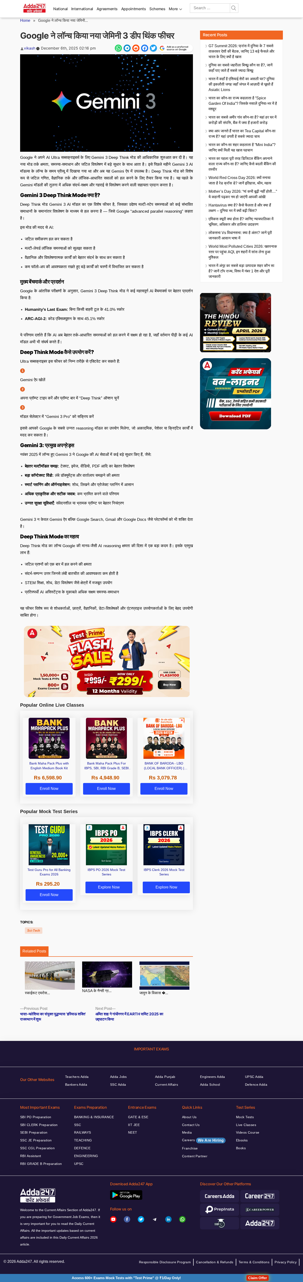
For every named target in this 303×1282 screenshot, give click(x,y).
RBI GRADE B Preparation (41, 1164)
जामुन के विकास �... (153, 993)
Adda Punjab (165, 1077)
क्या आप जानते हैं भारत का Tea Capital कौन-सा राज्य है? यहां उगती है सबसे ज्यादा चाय (242, 133)
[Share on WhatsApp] (118, 48)
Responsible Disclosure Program (165, 1262)
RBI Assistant (30, 1156)
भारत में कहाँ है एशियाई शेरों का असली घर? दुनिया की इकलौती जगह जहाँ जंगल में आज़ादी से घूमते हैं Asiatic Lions (242, 84)
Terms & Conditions (254, 1262)
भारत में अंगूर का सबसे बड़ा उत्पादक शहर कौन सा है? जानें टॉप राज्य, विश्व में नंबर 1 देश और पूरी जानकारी (241, 271)
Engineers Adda (212, 1077)
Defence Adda (256, 1084)
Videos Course (247, 1132)
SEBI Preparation (34, 1132)
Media (187, 1132)
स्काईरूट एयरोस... (37, 993)
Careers (203, 1140)
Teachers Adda (77, 1077)
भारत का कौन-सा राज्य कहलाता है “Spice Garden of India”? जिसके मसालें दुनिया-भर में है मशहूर (243, 103)
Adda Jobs (118, 1077)
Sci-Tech (33, 930)
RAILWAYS (82, 1132)
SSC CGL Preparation (37, 1148)
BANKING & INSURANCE (94, 1117)
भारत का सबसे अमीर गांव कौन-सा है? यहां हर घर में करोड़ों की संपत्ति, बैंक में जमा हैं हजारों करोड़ (242, 120)
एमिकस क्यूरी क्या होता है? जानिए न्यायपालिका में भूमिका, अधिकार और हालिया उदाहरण (241, 221)
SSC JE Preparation (36, 1140)
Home (25, 20)
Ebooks (242, 1140)
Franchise (190, 1148)
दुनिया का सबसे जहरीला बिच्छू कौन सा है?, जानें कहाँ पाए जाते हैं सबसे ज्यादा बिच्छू (240, 68)
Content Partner (194, 1156)
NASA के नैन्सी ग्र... (96, 991)
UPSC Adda (254, 1077)
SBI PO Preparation (35, 1117)
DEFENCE (82, 1148)
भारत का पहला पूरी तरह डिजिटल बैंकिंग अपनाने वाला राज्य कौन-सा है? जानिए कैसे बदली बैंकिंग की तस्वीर (242, 163)
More (173, 8)
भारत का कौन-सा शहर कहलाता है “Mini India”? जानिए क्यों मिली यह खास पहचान (242, 147)
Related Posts (34, 951)
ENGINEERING (86, 1156)
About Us (189, 1117)
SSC (77, 1125)
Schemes (157, 8)
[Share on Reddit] (135, 48)
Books (241, 1148)
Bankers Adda (76, 1084)
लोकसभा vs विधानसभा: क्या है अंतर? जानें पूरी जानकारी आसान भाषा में (240, 235)
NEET (132, 1132)
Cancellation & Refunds (214, 1262)
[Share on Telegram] (127, 48)
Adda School (210, 1084)
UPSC (79, 1164)
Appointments (133, 8)
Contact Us (191, 1125)
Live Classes (246, 1125)
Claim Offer (257, 1278)
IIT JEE (134, 1125)
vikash (29, 48)
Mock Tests (245, 1117)
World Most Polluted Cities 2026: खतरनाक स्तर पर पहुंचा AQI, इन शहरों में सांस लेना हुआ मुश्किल (243, 251)
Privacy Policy (286, 1262)
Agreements (107, 8)
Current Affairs (166, 1084)
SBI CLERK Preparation (39, 1125)
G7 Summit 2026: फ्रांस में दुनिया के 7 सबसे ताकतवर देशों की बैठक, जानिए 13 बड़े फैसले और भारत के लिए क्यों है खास (241, 51)
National (60, 8)
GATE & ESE (138, 1117)
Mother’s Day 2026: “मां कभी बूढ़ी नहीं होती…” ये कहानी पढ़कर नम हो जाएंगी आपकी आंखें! (243, 194)
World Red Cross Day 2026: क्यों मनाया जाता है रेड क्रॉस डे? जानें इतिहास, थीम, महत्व (240, 180)
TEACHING (83, 1140)
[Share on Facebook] (144, 48)
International (82, 8)
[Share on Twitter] (153, 48)
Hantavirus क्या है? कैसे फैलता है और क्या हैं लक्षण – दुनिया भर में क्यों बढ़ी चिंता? (240, 208)
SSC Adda (118, 1084)
